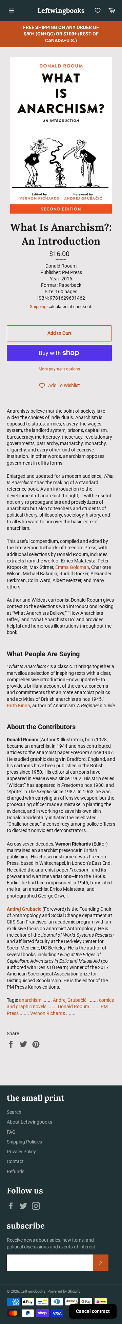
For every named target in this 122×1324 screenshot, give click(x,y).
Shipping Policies (24, 1141)
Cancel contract (93, 1311)
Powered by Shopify (63, 1291)
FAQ (11, 1132)
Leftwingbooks (61, 10)
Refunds (15, 1171)
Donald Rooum (73, 1006)
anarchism (30, 1000)
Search (14, 1112)
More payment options (59, 369)
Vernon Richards (47, 1013)
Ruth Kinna (18, 705)
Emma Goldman (72, 567)
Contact (15, 1161)
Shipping (38, 306)
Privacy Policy (21, 1151)
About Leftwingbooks (29, 1122)
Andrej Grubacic (24, 909)
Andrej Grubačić (70, 1000)
